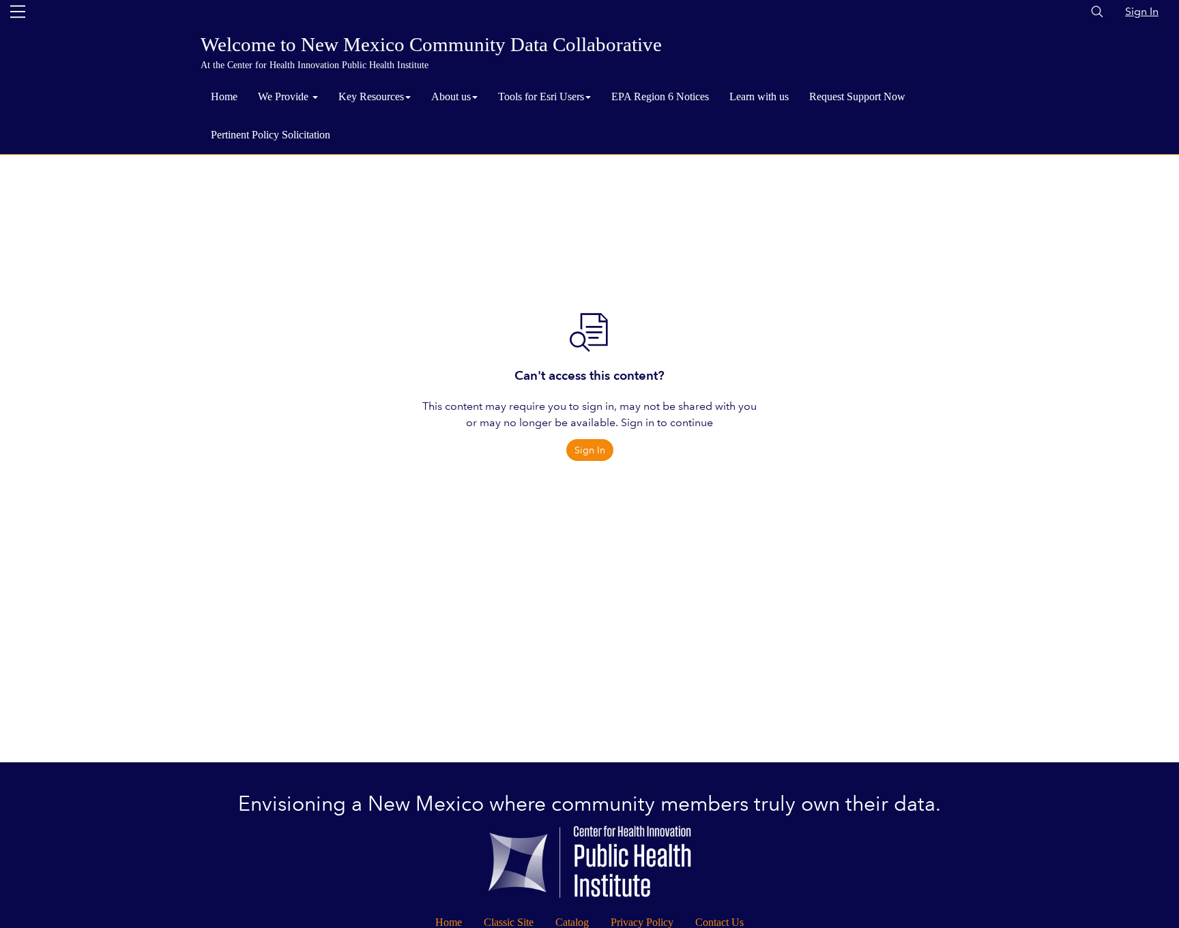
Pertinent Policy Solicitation (270, 134)
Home (224, 96)
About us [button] (451, 96)
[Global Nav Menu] (17, 11)
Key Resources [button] (371, 96)
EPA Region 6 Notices (660, 96)
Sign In (1142, 11)
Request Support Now (857, 96)
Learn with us (759, 96)
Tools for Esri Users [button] (541, 96)
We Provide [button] (284, 96)
